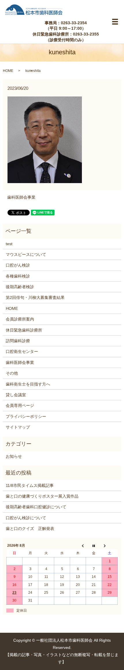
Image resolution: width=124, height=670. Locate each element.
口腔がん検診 (18, 265)
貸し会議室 (16, 394)
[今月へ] (94, 545)
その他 (12, 373)
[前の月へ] (78, 545)
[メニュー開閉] (115, 22)
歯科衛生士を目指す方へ (28, 384)
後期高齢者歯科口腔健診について (36, 507)
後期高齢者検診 (20, 286)
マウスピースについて (26, 254)
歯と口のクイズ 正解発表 (30, 528)
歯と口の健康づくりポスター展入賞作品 (42, 496)
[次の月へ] (110, 545)
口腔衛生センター (22, 351)
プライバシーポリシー (26, 416)
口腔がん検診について (26, 517)
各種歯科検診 (18, 276)
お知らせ (14, 456)
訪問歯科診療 (18, 340)
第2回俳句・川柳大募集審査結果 (35, 297)
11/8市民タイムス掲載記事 (30, 485)
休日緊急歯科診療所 (24, 330)
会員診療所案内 (20, 319)
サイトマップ (18, 427)
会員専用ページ (20, 405)
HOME (8, 71)
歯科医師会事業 (21, 197)
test (9, 243)
